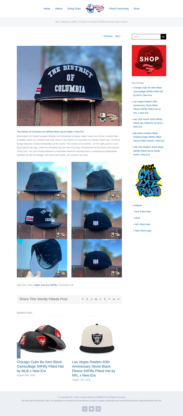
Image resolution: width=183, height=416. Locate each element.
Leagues (137, 205)
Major (37, 285)
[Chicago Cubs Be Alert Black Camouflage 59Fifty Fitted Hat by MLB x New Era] (42, 320)
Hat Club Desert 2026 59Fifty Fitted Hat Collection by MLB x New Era (148, 123)
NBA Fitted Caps (143, 230)
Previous (108, 36)
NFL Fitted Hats (142, 224)
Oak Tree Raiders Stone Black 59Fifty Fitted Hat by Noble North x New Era (148, 151)
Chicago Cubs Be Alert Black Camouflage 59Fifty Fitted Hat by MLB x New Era (40, 366)
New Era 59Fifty (49, 285)
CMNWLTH (101, 397)
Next (117, 36)
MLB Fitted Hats (143, 211)
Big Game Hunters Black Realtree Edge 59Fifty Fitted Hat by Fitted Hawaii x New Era (148, 137)
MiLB (137, 218)
